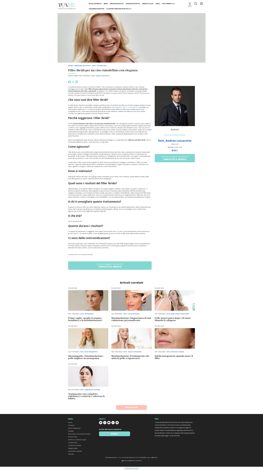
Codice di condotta (74, 445)
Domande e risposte (96, 9)
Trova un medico (95, 3)
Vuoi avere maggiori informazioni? (110, 265)
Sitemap (71, 454)
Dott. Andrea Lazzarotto (100, 76)
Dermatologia (147, 3)
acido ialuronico (133, 107)
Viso (94, 66)
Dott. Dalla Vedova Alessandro (178, 314)
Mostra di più (131, 407)
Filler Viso (102, 66)
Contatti (71, 431)
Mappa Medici (73, 448)
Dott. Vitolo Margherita (89, 352)
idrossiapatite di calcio (119, 107)
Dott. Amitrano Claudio (175, 352)
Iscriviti (114, 434)
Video (157, 3)
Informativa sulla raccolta (131, 468)
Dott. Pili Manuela (87, 314)
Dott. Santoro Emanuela (132, 352)
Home (70, 422)
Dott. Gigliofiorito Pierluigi (90, 390)
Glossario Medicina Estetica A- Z (118, 9)
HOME (70, 66)
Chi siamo (71, 425)
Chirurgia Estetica (133, 3)
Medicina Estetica (116, 3)
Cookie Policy (72, 442)
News (106, 3)
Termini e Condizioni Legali (77, 439)
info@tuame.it (154, 457)
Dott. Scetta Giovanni (131, 314)
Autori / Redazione (74, 428)
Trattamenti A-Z (168, 3)
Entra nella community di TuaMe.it (79, 434)
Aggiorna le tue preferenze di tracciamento (131, 460)
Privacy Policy (72, 437)
